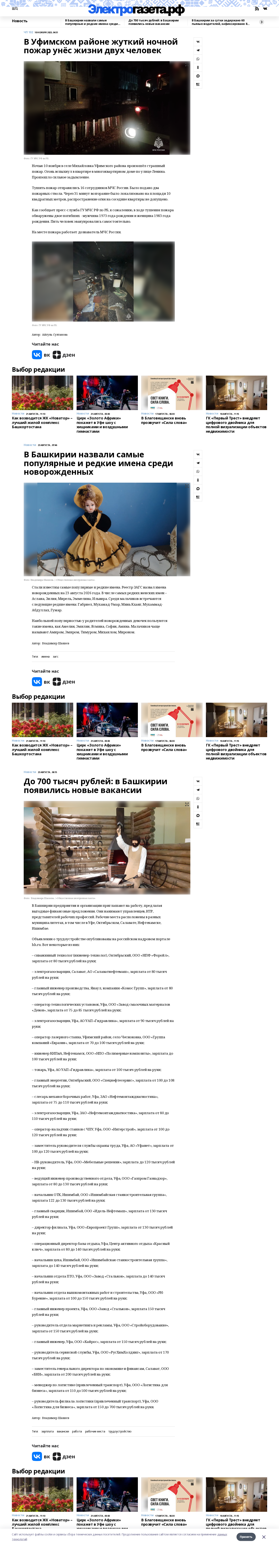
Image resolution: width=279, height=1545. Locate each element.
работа (77, 1431)
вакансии (63, 1431)
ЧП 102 (28, 32)
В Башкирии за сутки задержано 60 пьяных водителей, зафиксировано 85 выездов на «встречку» (220, 22)
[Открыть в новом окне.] (41, 354)
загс (55, 656)
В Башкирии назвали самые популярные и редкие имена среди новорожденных (91, 22)
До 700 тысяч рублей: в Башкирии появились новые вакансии (153, 22)
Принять (246, 1537)
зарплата (47, 1431)
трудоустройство (120, 1431)
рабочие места (95, 1431)
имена (45, 656)
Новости (30, 445)
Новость (20, 21)
